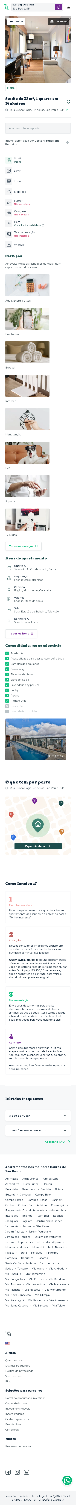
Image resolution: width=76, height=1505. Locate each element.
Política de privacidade (19, 1371)
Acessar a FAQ (55, 1141)
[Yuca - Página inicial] (7, 7)
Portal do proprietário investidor (25, 1398)
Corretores (12, 1429)
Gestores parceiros (17, 1419)
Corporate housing (16, 1403)
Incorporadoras (14, 1414)
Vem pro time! (14, 1376)
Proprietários (13, 1424)
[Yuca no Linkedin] (26, 1472)
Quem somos (13, 1360)
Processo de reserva (18, 1446)
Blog (8, 1381)
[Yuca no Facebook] (8, 1472)
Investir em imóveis (17, 1408)
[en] (38, 1343)
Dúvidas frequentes (17, 1365)
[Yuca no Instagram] (17, 1472)
